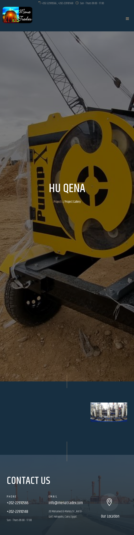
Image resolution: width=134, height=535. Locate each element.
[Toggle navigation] (127, 19)
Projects (58, 202)
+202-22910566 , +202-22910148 (57, 3)
